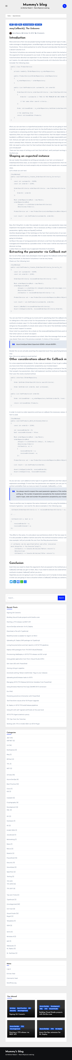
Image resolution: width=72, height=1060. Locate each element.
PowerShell (10, 858)
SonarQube (10, 867)
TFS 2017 (10, 888)
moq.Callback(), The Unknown (24, 29)
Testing (9, 876)
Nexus (9, 849)
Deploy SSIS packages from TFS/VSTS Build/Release (24, 650)
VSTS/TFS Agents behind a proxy (18, 714)
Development (11, 807)
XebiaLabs (10, 946)
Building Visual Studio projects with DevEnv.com (23, 617)
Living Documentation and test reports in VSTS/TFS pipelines (27, 645)
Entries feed (11, 973)
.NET (11, 24)
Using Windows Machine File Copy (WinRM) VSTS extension (26, 687)
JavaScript (10, 835)
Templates (10, 921)
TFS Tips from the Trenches (16, 719)
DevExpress (11, 750)
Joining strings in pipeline (15, 668)
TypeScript (10, 899)
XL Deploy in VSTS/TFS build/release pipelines (22, 705)
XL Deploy (10, 948)
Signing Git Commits (14, 613)
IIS (7, 825)
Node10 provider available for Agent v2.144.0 (22, 636)
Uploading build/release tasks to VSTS (19, 677)
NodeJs (9, 853)
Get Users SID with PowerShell (17, 663)
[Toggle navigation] (6, 6)
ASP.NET (9, 740)
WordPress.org (12, 983)
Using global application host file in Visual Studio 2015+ (25, 659)
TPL (8, 764)
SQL (8, 810)
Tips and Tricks (12, 895)
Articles (9, 775)
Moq (20, 24)
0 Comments (40, 33)
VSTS (8, 932)
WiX (8, 941)
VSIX (8, 925)
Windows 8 (10, 936)
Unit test (38, 24)
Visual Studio (11, 913)
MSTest (9, 759)
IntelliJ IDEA (11, 830)
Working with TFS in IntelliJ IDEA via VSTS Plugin (23, 724)
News (8, 844)
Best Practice (11, 784)
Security (10, 862)
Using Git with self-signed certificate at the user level (25, 710)
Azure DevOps (11, 779)
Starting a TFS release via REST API (19, 622)
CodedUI (9, 798)
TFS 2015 (10, 884)
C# (16, 24)
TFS (8, 881)
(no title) (9, 691)
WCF (8, 768)
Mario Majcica (16, 33)
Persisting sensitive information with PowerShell (23, 696)
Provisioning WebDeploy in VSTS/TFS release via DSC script (27, 654)
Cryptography (11, 802)
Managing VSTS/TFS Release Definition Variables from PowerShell (29, 682)
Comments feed (12, 978)
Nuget (9, 916)
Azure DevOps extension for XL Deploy (20, 626)
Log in (9, 969)
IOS (8, 791)
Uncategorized (28, 24)
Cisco (8, 789)
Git (8, 816)
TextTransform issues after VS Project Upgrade (23, 700)
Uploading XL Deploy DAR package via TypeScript (23, 640)
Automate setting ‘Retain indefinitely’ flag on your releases (27, 673)
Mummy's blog (35, 4)
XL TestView (11, 953)
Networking (11, 839)
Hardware (10, 821)
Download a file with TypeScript (17, 631)
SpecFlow (10, 872)
